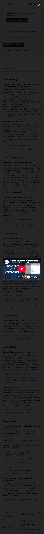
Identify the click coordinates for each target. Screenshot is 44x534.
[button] (38, 5)
